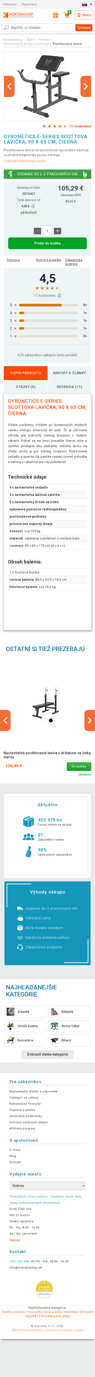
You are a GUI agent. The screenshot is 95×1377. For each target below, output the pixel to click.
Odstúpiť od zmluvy (24, 1097)
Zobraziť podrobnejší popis (25, 161)
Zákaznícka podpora (73, 262)
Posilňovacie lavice (67, 44)
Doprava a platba (48, 260)
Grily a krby (52, 1312)
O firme (15, 1149)
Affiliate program (22, 1128)
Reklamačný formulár (25, 1103)
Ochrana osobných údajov (29, 1122)
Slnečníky (70, 1312)
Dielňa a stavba (13, 1312)
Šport (31, 39)
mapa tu (15, 1239)
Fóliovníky (34, 1312)
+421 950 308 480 (22, 1261)
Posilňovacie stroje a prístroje (26, 44)
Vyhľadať (84, 28)
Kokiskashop (13, 39)
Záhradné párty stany (54, 1316)
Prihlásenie (10, 4)
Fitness (44, 39)
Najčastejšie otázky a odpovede (33, 1091)
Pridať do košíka (47, 243)
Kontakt (15, 1162)
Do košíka (79, 766)
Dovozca (13, 260)
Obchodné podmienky (26, 1116)
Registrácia (29, 4)
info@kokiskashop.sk (26, 1267)
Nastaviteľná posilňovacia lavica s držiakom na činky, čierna (47, 755)
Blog (13, 1156)
